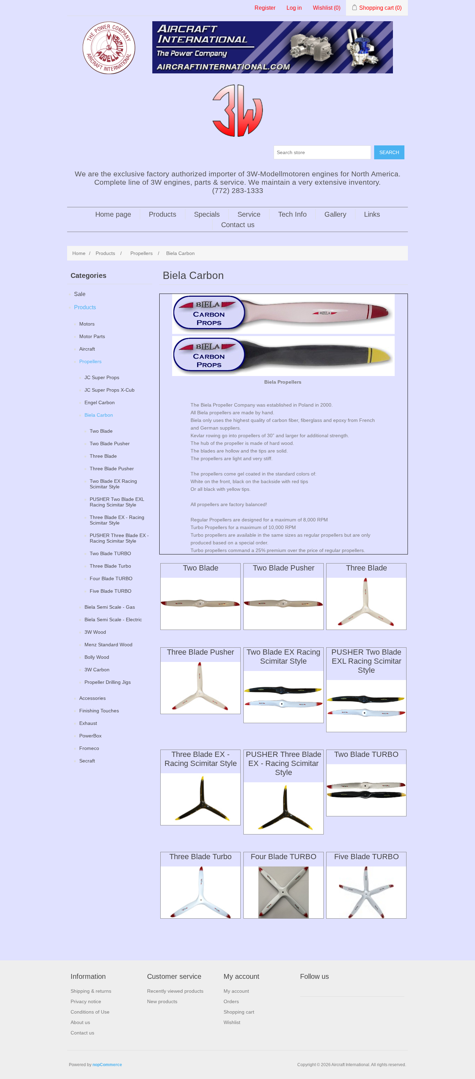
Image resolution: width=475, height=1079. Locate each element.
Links (372, 214)
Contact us (238, 225)
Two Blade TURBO (110, 553)
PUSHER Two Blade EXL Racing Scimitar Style (117, 501)
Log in (294, 8)
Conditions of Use (90, 1012)
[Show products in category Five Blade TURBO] (366, 892)
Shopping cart (239, 1012)
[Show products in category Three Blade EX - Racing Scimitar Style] (200, 799)
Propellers (90, 361)
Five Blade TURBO (110, 591)
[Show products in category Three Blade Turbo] (200, 892)
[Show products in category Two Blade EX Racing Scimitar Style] (283, 697)
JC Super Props (101, 377)
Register (265, 8)
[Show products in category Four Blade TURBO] (283, 892)
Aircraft (87, 349)
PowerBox (90, 735)
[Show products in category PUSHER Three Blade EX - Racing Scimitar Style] (283, 808)
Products (162, 214)
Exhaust (88, 723)
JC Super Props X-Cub (109, 390)
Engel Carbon (99, 402)
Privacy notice (86, 1001)
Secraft (87, 761)
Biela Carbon (98, 415)
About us (80, 1022)
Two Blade (101, 431)
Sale (80, 294)
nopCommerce (107, 1064)
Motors (87, 324)
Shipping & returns (91, 991)
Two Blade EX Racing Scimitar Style (113, 483)
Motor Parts (92, 336)
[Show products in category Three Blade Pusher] (200, 688)
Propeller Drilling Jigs (107, 682)
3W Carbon (97, 669)
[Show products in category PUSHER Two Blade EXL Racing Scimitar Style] (366, 706)
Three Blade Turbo (110, 566)
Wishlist (232, 1022)
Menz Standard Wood (108, 644)
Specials (207, 214)
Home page (113, 214)
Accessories (92, 698)
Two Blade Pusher (110, 443)
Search (389, 152)
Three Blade (103, 456)
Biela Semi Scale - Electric (113, 619)
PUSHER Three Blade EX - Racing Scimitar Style (119, 538)
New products (162, 1001)
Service (249, 214)
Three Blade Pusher (112, 468)
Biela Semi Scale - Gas (109, 607)
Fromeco (89, 748)
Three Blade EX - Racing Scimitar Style (117, 520)
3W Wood (95, 632)
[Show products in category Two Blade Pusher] (283, 604)
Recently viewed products (175, 991)
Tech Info (292, 214)
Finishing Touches (99, 710)
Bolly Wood (96, 657)
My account (236, 991)
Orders (231, 1001)
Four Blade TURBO (111, 578)
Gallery (335, 214)
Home (79, 253)
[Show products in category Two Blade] (200, 604)
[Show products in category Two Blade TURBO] (366, 790)
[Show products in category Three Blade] (366, 604)
